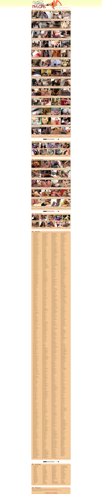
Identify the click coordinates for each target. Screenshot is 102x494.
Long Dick (53, 326)
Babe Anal (34, 342)
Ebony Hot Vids (54, 465)
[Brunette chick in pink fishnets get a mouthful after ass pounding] (36, 124)
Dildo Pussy (43, 313)
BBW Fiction (53, 474)
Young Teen (62, 455)
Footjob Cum (44, 367)
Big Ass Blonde (35, 364)
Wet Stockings (62, 436)
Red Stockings (62, 260)
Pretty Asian (62, 244)
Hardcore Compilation (45, 420)
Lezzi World (62, 482)
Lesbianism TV (63, 474)
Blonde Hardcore (35, 422)
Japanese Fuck (53, 248)
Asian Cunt (34, 311)
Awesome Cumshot (35, 341)
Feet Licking (43, 347)
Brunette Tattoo (44, 242)
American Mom (35, 284)
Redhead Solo (62, 272)
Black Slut (34, 401)
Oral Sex (53, 427)
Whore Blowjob (63, 439)
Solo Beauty (62, 335)
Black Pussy (34, 399)
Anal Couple (34, 286)
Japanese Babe (53, 241)
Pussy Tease (62, 257)
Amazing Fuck (35, 277)
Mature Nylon (53, 349)
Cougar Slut (43, 277)
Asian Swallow (35, 334)
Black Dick (34, 392)
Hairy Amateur (44, 401)
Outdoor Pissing (54, 434)
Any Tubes (44, 466)
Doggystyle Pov (44, 324)
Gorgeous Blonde (44, 393)
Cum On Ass (44, 289)
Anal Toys (34, 301)
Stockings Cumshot (63, 348)
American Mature (35, 282)
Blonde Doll (34, 418)
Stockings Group (63, 351)
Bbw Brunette (35, 348)
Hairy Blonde (44, 405)
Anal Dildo (34, 288)
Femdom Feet (44, 349)
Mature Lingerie (54, 346)
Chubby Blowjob (44, 260)
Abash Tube (58, 227)
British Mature (35, 444)
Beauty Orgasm (35, 359)
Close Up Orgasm (44, 267)
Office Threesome (54, 425)
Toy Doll (62, 418)
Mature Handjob (54, 342)
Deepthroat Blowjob (44, 309)
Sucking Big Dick (63, 358)
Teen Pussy (62, 394)
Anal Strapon (34, 298)
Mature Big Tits (53, 332)
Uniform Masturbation (63, 423)
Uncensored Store (59, 220)
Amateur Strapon (35, 263)
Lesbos (62, 479)
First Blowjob (44, 360)
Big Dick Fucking (35, 377)
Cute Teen (43, 306)
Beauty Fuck (34, 357)
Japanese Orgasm (54, 256)
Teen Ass (62, 371)
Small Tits (62, 328)
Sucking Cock (62, 360)
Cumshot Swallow (44, 297)
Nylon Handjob (53, 414)
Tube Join (51, 148)
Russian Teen (62, 299)
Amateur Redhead (35, 260)
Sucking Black (62, 359)
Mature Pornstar (53, 351)
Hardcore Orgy (44, 424)
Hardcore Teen (44, 426)
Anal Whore (34, 302)
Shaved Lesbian (63, 314)
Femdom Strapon (44, 352)
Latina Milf (53, 282)
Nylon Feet (53, 410)
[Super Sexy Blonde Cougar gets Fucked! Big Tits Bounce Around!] (56, 76)
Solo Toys (62, 342)
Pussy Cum (62, 250)
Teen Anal (62, 370)
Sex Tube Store (45, 474)
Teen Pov (62, 393)
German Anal (44, 375)
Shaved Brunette (63, 311)
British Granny (35, 443)
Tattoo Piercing (62, 367)
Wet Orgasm (62, 432)
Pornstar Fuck (53, 456)
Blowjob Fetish (35, 436)
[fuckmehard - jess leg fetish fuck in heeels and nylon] (65, 76)
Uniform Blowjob (63, 420)
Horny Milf (43, 436)
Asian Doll (34, 314)
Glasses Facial (44, 389)
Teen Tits (62, 404)
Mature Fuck (53, 341)
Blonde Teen (34, 433)
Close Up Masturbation (45, 266)
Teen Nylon (62, 389)
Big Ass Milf (34, 367)
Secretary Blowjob (63, 300)
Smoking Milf (62, 334)
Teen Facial (62, 381)
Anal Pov (34, 296)
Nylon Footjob (53, 412)
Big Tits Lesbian (35, 382)
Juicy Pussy (53, 266)
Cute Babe (43, 300)
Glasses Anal (44, 387)
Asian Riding (34, 331)
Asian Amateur (35, 303)
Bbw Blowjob (35, 347)
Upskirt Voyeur (62, 427)
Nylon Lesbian (53, 415)
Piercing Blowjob (54, 452)
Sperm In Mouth (63, 345)
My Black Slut (54, 472)
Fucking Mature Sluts (64, 465)
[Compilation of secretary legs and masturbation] (56, 167)
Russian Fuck (62, 294)
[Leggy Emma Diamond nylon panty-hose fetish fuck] (46, 196)
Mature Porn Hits (63, 483)
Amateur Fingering (35, 249)
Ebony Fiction (45, 483)
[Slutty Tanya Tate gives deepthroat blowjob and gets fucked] (56, 114)
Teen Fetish (62, 383)
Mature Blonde (53, 333)
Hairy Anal (43, 402)
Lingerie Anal (53, 322)
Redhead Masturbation (63, 268)
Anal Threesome (35, 300)
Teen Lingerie (62, 387)
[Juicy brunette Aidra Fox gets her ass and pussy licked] (36, 186)
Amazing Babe (35, 273)
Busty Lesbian (44, 254)
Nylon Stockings (54, 418)
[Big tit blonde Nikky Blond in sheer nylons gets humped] (46, 167)
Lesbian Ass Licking (54, 289)
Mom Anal (53, 391)
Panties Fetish (53, 436)
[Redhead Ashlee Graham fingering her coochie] (46, 66)
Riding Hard (62, 283)
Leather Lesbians (54, 284)
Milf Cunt (53, 364)
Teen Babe (62, 372)
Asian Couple (35, 309)
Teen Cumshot (62, 377)
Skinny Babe (62, 320)
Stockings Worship (63, 354)
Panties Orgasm (53, 438)
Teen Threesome (63, 403)
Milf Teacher (53, 381)
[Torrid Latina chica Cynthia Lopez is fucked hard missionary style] (65, 114)
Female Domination (44, 348)
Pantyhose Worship (54, 447)
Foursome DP (44, 369)
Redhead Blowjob (63, 263)
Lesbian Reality (53, 308)
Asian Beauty (35, 305)
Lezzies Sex (62, 481)
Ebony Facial (44, 334)
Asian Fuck (34, 318)
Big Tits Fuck (35, 381)
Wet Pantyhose (62, 434)
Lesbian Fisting (53, 296)
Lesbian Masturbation (54, 300)
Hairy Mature (44, 412)
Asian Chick (34, 308)
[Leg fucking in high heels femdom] (36, 18)
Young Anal (62, 449)
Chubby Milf (44, 262)
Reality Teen (62, 259)
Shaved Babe (62, 307)
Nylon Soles (53, 417)
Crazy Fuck (43, 285)
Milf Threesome (53, 382)
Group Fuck (43, 399)
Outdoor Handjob (54, 432)
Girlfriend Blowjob (44, 383)
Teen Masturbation (63, 388)
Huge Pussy (43, 446)
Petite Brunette (53, 450)
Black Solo (34, 402)
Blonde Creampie (35, 416)
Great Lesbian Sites (63, 470)
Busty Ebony (44, 252)
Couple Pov (43, 282)
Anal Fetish (34, 289)
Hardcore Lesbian (44, 421)
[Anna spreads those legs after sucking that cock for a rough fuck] (56, 47)
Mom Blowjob (53, 392)
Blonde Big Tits (35, 412)
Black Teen (34, 405)
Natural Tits (53, 403)
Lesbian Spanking (54, 310)
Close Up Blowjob (44, 264)
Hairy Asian (43, 403)
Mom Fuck (53, 393)
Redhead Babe (62, 262)
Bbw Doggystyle (35, 349)
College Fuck (44, 272)
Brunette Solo (44, 241)
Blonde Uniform (35, 434)
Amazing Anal (35, 271)
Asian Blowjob (35, 307)
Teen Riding (62, 395)
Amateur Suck (35, 265)
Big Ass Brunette (35, 365)
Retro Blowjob (62, 277)
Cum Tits (43, 296)
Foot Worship (44, 366)
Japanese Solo (53, 261)
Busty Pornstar (44, 257)
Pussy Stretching (63, 255)
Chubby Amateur (44, 259)
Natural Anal (53, 398)
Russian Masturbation (63, 296)
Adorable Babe (35, 233)
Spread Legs (62, 347)
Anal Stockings (35, 297)
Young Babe (62, 450)
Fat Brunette (43, 345)
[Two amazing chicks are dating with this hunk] (46, 76)
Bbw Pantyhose (35, 352)
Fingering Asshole (44, 356)
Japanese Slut (53, 260)
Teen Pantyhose (63, 392)
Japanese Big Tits (54, 243)
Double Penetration (44, 329)
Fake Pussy (43, 341)
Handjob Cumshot (44, 416)
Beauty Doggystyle (35, 356)
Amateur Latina (35, 254)
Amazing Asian (35, 272)
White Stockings (63, 438)
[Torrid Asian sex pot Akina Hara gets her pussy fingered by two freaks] (56, 85)
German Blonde (44, 376)
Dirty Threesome (44, 321)
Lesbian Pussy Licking (54, 307)
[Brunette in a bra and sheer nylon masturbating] (46, 186)
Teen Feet (62, 382)
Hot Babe (43, 440)
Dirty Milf (43, 319)
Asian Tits (34, 336)
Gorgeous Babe (44, 392)
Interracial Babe (44, 450)
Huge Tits (43, 447)
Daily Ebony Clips (45, 478)
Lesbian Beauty (53, 291)
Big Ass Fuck (35, 366)
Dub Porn (35, 155)
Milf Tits (53, 383)
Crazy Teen (43, 287)
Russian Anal (62, 288)
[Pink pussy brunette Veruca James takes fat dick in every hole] (65, 47)
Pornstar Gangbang (54, 457)
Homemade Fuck (44, 429)
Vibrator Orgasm (63, 429)
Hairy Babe (43, 404)
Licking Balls (53, 321)
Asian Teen (34, 335)
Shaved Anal (62, 305)
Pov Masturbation (63, 241)
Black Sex (34, 400)
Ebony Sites (53, 468)
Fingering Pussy (44, 359)
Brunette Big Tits (35, 450)
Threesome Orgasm (63, 410)
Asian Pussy (34, 330)
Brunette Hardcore (44, 233)
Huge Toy (43, 448)
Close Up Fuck (44, 265)
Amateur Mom (35, 257)
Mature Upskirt (53, 360)
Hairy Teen (43, 415)
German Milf (44, 381)
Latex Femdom (53, 273)
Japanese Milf (53, 253)
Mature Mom (53, 348)
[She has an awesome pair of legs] (56, 196)
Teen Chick (62, 375)
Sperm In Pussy (63, 346)
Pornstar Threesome (63, 238)
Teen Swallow (62, 401)
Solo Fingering (62, 337)
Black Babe (34, 386)
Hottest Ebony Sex (54, 470)
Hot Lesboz (62, 472)
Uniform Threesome (63, 425)
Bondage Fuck (35, 438)
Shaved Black (62, 309)
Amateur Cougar (35, 242)
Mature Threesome (54, 358)
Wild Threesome (63, 447)
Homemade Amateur (45, 427)
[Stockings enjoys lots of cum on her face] (65, 85)
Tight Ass (62, 412)
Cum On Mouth (44, 291)
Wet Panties (62, 433)
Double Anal (44, 325)
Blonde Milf (34, 425)
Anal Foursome (35, 291)
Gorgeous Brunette (44, 394)
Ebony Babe (43, 332)
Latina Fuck (53, 280)
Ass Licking (34, 340)
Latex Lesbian (53, 274)
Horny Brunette (44, 433)
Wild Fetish (62, 443)
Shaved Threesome (63, 318)
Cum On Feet (44, 290)
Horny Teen (43, 439)
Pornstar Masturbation (63, 233)
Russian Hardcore (63, 295)
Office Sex (53, 424)
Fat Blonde (43, 344)
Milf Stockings (53, 377)
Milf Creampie (53, 363)
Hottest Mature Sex (63, 473)
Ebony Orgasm (44, 337)
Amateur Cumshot (35, 245)
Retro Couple (62, 279)
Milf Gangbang (53, 368)
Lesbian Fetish (53, 294)
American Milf (35, 283)
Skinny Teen (62, 326)
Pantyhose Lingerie (54, 443)
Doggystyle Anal (44, 322)
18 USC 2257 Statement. (38, 490)
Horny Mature (44, 435)
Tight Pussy (62, 415)
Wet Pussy (62, 435)
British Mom (34, 446)
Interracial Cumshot (44, 452)
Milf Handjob (53, 369)
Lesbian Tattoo (53, 314)
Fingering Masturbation (45, 357)
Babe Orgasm (35, 345)
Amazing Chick (35, 276)
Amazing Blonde (35, 274)
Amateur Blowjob (35, 239)
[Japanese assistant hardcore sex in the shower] (46, 124)
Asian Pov (34, 329)
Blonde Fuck (34, 420)
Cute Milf (43, 305)
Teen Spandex (62, 397)
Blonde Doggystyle (35, 417)
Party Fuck (53, 448)
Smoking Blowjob (63, 330)
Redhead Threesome (63, 274)
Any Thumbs (44, 465)
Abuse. (41, 490)
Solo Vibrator (62, 343)
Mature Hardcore (54, 343)
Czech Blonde (44, 308)
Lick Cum (53, 320)
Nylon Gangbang (54, 413)
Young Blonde (62, 451)
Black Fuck (34, 393)
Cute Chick (43, 303)
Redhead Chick (63, 264)
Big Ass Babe (35, 363)
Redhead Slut (62, 271)
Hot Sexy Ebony (54, 469)
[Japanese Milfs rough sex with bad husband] (36, 66)
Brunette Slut (44, 240)
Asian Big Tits (35, 306)
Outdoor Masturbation (54, 433)
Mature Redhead (54, 352)
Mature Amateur (54, 328)
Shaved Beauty (62, 308)
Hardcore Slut (44, 425)
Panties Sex (53, 439)
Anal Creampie (35, 287)
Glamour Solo (44, 386)
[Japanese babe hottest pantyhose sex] (36, 167)
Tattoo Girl (62, 365)
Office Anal (53, 420)
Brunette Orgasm (44, 236)
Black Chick (34, 390)
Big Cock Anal (35, 370)
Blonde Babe (34, 410)
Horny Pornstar (44, 437)
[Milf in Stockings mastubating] (65, 37)
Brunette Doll (35, 455)
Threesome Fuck (63, 409)
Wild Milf (62, 445)
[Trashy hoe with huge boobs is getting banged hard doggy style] (56, 186)
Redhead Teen (62, 273)
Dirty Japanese (44, 318)
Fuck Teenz (62, 468)
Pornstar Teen (62, 237)
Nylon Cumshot (53, 409)
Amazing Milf (35, 280)
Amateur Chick (35, 241)
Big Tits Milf (34, 383)
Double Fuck (44, 328)
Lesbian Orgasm (54, 303)
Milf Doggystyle (54, 365)
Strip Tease (62, 355)
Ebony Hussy (54, 466)
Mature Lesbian (53, 345)
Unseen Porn (66, 220)
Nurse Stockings (54, 406)
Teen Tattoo (62, 402)
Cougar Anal (44, 274)
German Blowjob (44, 377)
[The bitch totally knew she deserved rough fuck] (36, 177)
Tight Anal (62, 411)
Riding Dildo (62, 282)
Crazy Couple (44, 284)
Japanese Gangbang (54, 249)
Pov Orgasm (62, 242)
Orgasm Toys (53, 428)
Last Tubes (51, 155)
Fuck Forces (66, 155)
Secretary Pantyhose (63, 302)
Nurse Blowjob (53, 405)
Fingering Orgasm (44, 358)
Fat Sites (53, 480)
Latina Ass (53, 278)
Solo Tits (62, 341)
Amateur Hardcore (35, 252)
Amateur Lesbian (35, 255)
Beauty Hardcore (35, 358)
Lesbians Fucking (54, 319)
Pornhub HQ (58, 155)
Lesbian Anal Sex (54, 288)
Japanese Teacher (54, 262)
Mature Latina (53, 344)
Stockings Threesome (63, 353)
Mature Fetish (53, 340)
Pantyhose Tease (54, 446)
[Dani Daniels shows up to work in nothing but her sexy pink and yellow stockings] (46, 37)
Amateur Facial (35, 248)
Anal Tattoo (34, 299)
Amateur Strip (35, 264)
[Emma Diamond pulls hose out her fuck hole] (65, 95)
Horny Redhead (44, 438)
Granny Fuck (44, 397)
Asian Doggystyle (35, 313)
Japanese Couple (54, 245)
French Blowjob (44, 372)
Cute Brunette (44, 302)
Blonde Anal (34, 409)
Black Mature (35, 395)
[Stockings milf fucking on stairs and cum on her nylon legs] (36, 76)
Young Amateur (63, 448)
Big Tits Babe (35, 380)
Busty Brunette (44, 251)
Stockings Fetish (63, 349)
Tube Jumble (51, 220)
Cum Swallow (44, 295)
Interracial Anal (44, 449)
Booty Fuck (34, 440)
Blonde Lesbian (35, 423)
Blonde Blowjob (35, 413)
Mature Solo (53, 354)
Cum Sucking (44, 294)
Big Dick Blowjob (35, 376)
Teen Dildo (62, 379)
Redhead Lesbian (63, 267)
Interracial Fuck (44, 455)
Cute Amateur (44, 299)
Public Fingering (63, 249)
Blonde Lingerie (35, 424)
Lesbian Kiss (53, 298)
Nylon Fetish (53, 411)
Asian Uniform (35, 337)
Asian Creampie (35, 310)
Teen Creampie (62, 376)
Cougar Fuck (44, 275)
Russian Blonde (63, 290)
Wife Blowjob (62, 441)
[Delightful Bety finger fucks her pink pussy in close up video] (46, 95)
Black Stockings (35, 403)
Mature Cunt (53, 336)
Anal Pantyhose (35, 295)
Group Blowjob (44, 398)
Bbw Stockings (35, 353)
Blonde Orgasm (35, 427)
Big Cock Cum (35, 372)
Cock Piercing (44, 271)
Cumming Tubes (54, 477)
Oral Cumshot (53, 426)
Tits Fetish (62, 417)
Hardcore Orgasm (44, 423)
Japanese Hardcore (54, 251)
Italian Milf (53, 238)
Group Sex (43, 400)
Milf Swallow (53, 380)
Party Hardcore (53, 449)
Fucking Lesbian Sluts (55, 482)
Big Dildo (34, 378)
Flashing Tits (44, 364)
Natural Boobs (53, 399)
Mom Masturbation (54, 394)
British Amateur (35, 441)
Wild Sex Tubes (43, 227)
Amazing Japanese (35, 278)
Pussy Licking (62, 253)
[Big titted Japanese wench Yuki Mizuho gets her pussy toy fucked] (36, 196)
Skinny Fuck (62, 324)
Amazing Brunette (35, 275)
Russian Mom (62, 297)
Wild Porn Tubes (35, 227)
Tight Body (62, 413)
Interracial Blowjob (44, 451)
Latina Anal (53, 277)
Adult (66, 227)
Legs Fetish (53, 286)
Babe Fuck (34, 344)
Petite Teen (53, 451)
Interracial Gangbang (45, 456)
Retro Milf (62, 280)
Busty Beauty (44, 249)
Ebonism (44, 480)
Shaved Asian (62, 306)
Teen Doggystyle (63, 380)
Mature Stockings (54, 355)
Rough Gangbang (63, 286)
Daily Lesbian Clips (54, 478)
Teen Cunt (62, 378)
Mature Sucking (53, 357)
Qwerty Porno (43, 220)
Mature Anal (53, 329)
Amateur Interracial (35, 253)
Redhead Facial (62, 265)
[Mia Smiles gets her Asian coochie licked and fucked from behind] (46, 114)
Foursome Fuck (44, 370)
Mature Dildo (53, 337)
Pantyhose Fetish (54, 441)
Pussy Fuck (62, 252)
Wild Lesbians (62, 444)
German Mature (44, 380)
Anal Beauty (34, 285)
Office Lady (53, 421)
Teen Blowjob (62, 374)
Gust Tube (44, 467)
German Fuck (44, 379)
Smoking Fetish (63, 332)
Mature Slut (53, 353)
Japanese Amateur (54, 239)
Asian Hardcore (35, 321)
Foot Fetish (43, 365)
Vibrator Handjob (63, 428)
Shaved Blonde (62, 310)
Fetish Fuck (43, 353)
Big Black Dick (35, 368)
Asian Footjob (35, 317)
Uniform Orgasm (63, 424)
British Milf (34, 445)
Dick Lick (43, 311)
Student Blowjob (63, 356)
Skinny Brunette (63, 323)
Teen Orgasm (62, 390)
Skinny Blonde (62, 321)
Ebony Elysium (45, 482)
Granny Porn (63, 469)
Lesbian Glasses (54, 297)
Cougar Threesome (44, 278)
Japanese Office (53, 255)
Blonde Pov (34, 429)
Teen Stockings (62, 398)
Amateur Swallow (35, 266)
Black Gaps (44, 477)
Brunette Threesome (44, 244)
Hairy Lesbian (44, 410)
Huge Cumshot (44, 443)
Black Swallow (35, 404)
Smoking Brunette (63, 331)
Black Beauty (35, 387)
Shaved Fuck (62, 313)
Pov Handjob (62, 240)
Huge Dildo (43, 444)
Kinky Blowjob (53, 268)
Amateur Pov (34, 259)
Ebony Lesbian (44, 336)
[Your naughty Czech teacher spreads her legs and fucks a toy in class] (56, 66)
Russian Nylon (62, 298)
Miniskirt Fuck (53, 386)
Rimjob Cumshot (63, 285)
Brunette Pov (44, 238)
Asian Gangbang (35, 319)
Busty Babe (43, 248)
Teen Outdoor (62, 391)
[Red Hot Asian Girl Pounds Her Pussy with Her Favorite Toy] (36, 47)
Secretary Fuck (62, 301)
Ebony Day (44, 481)
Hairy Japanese (44, 409)
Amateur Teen (35, 268)
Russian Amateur (63, 287)
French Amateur (44, 371)
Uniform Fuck (62, 422)
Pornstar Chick (53, 455)
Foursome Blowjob (44, 368)
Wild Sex (62, 446)
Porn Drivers (35, 220)
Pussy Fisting (62, 251)
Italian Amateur (53, 236)
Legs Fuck (53, 287)
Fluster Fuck (43, 155)
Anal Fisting (34, 290)
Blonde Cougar (35, 415)
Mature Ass (53, 330)
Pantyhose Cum (53, 440)
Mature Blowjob (54, 334)
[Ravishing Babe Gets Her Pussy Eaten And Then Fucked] (36, 95)
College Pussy (44, 273)
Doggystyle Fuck (44, 323)
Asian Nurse (34, 326)
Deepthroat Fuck (44, 310)
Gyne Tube (44, 468)
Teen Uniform (62, 406)
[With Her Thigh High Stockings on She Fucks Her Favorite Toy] (65, 66)
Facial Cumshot (44, 340)
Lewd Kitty (62, 480)
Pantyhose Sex (53, 444)
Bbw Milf (34, 351)
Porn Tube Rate (45, 470)
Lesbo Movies (63, 477)
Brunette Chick (35, 452)
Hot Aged (62, 471)
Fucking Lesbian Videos (55, 483)
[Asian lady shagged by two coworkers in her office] (56, 18)
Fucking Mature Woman (64, 467)
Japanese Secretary (54, 259)
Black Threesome (35, 406)
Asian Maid (34, 323)
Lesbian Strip (53, 313)
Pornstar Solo (62, 236)
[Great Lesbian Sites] (65, 167)
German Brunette (44, 378)
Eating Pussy (44, 331)
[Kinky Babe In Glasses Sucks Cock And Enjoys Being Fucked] (56, 177)
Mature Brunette (54, 335)
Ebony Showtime (54, 467)
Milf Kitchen (53, 371)
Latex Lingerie (53, 275)
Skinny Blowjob (63, 322)
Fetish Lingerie (44, 355)
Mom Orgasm (53, 395)
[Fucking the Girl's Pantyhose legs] (36, 114)
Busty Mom (43, 256)
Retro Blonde (62, 276)
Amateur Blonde (35, 238)
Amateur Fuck (35, 250)
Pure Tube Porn (45, 471)
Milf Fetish (53, 366)
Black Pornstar (35, 398)
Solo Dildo (62, 336)
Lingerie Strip (53, 324)
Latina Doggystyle (54, 279)
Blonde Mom (34, 426)
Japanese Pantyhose (54, 257)
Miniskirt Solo (53, 389)
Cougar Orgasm (44, 276)
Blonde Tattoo (35, 432)
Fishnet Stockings (44, 363)
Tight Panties (62, 414)
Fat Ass (43, 343)
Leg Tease (53, 285)
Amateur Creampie (35, 244)
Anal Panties (34, 294)
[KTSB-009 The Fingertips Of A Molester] (36, 37)
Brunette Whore (44, 245)
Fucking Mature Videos (64, 466)
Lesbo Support (63, 478)
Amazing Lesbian (35, 279)
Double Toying (44, 330)
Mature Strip (53, 356)
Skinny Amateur (63, 319)
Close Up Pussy (44, 268)
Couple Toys (43, 283)
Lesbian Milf (53, 301)
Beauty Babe (34, 355)
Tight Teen (62, 416)
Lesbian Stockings (54, 311)
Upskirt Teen (62, 426)
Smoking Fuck (62, 333)
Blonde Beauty (35, 411)
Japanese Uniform (54, 265)
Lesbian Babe (53, 290)
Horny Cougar (44, 434)
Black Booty (34, 389)
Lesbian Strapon (54, 312)
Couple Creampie (44, 279)
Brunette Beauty (35, 449)
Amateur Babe (35, 236)
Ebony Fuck (43, 335)
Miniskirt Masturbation (54, 387)
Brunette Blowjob (35, 451)
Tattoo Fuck (62, 364)
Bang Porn (66, 148)
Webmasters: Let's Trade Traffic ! (51, 492)
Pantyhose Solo (53, 445)
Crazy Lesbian (44, 286)
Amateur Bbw (35, 237)
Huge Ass (43, 441)
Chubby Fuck (44, 261)
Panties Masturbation (54, 437)
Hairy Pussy (43, 414)
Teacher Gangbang (63, 368)
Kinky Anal (53, 267)
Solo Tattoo (62, 340)
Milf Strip (53, 378)
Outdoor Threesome (54, 435)
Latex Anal (53, 272)
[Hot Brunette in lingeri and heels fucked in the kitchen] (36, 85)
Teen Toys (62, 405)
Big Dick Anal (35, 375)
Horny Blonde (44, 432)
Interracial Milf (44, 457)
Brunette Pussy (44, 239)
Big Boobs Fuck (35, 369)
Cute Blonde (43, 301)
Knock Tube (44, 469)
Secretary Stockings (63, 303)
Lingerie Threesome (54, 325)
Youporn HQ (51, 227)
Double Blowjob (44, 326)
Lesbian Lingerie (54, 299)
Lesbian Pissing (53, 305)
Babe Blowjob (35, 343)
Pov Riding (62, 243)
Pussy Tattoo (62, 256)
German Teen (44, 382)
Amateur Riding (35, 261)
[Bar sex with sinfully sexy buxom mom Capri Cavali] (46, 177)
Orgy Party (53, 429)
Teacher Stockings (63, 369)
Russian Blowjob (63, 291)
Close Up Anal (44, 263)
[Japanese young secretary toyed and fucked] (56, 95)
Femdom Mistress (44, 351)
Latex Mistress (53, 276)
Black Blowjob (35, 388)
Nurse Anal (53, 404)
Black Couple (35, 391)
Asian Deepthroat (35, 312)
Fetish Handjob (44, 354)
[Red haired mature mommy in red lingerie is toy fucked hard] (65, 196)
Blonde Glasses (35, 421)
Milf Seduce (53, 375)
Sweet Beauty (62, 363)
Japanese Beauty (54, 242)
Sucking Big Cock (63, 357)
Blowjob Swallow (35, 437)
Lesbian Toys (53, 317)
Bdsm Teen (34, 354)
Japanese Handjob (54, 250)
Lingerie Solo (53, 323)
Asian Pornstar (35, 328)
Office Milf (53, 423)
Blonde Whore (35, 435)
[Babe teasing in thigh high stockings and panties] (65, 186)
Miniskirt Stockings (54, 390)
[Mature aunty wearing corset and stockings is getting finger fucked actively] (65, 177)
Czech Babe (43, 307)
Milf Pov (53, 374)
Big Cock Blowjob (35, 371)
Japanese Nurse (53, 254)
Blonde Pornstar (35, 428)
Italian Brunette (53, 237)
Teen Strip (62, 399)
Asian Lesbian (35, 322)
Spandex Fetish (62, 344)
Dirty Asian (43, 314)
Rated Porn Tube (45, 472)
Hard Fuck (43, 418)
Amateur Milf (35, 256)
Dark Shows (44, 479)
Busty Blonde (44, 250)
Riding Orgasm (62, 284)
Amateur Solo (35, 262)
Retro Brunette (62, 278)
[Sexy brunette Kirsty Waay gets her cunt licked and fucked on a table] (46, 47)
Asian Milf (34, 325)
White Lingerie (62, 437)
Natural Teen (53, 402)
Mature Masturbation (54, 347)
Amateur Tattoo (35, 267)
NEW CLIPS (48, 139)
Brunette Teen (44, 243)
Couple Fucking (44, 280)
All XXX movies (43, 148)
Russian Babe (62, 289)
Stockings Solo (62, 352)
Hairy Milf (43, 413)
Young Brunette (63, 452)
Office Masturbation (54, 422)
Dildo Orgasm (44, 312)
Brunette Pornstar (44, 237)
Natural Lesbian (53, 400)
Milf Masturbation (54, 372)
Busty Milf (43, 255)
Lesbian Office (53, 302)
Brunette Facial (35, 456)
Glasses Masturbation (45, 391)
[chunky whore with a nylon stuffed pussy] (56, 124)
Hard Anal (43, 417)
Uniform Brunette (63, 421)
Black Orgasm (35, 397)
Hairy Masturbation (44, 411)
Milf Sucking (53, 379)
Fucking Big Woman (54, 481)
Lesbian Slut (53, 309)
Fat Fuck (43, 346)
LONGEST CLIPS (52, 139)
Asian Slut (34, 332)
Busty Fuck (43, 253)
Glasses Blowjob (44, 388)
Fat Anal (43, 342)
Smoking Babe (62, 329)
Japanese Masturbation (54, 252)
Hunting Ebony (54, 471)
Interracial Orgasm (54, 233)
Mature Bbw (53, 331)
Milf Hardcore (53, 370)
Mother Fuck (53, 397)
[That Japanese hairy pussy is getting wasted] (46, 85)
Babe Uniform (35, 346)
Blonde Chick (35, 414)
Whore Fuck (62, 440)
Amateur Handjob (35, 251)
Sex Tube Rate (45, 473)
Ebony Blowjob (44, 333)
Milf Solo (53, 376)
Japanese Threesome (54, 264)
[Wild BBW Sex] (65, 18)
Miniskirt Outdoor (54, 388)
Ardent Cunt (58, 148)
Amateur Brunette (35, 240)
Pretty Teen (62, 248)
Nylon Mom (53, 416)
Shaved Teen (62, 317)
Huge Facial (43, 445)
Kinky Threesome (54, 271)
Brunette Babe (35, 448)
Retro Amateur (62, 275)
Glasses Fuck (44, 390)
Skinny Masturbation (63, 325)
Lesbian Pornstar (54, 306)
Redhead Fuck (62, 266)
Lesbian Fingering (54, 295)
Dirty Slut (43, 320)
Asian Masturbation (35, 324)
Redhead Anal (62, 261)
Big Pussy (34, 379)
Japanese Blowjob (54, 244)
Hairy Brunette (44, 406)
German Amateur (44, 374)
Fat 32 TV (53, 479)
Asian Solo (34, 333)
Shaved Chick (62, 312)
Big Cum (34, 374)
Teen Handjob (62, 386)
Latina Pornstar (53, 283)
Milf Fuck (53, 367)
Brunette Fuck (35, 457)
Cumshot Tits (44, 298)
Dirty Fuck (43, 317)
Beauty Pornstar (35, 360)
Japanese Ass (53, 240)
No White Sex (54, 473)
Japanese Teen (53, 263)
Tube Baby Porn (35, 148)
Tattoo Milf (62, 366)
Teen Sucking (62, 400)
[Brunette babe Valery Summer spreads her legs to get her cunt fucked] (65, 124)
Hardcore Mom (44, 422)
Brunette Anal (35, 447)
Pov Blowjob (62, 239)
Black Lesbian (35, 394)
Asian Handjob (35, 320)
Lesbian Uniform (54, 318)
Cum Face (43, 288)
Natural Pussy (53, 401)
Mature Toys (53, 359)
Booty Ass (34, 439)
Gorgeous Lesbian (44, 395)
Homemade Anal (44, 428)
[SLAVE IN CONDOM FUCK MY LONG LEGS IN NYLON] (56, 37)
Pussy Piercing (62, 254)
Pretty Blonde (62, 245)
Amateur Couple (35, 243)
